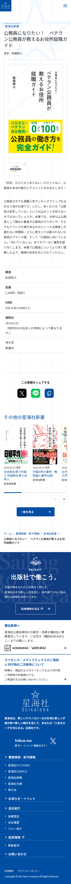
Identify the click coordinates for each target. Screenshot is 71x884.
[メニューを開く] (65, 6)
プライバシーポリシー (28, 870)
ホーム (8, 533)
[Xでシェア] (22, 393)
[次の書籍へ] (63, 499)
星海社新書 (12, 26)
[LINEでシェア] (35, 393)
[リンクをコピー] (49, 393)
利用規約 (9, 870)
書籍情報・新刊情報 (28, 533)
